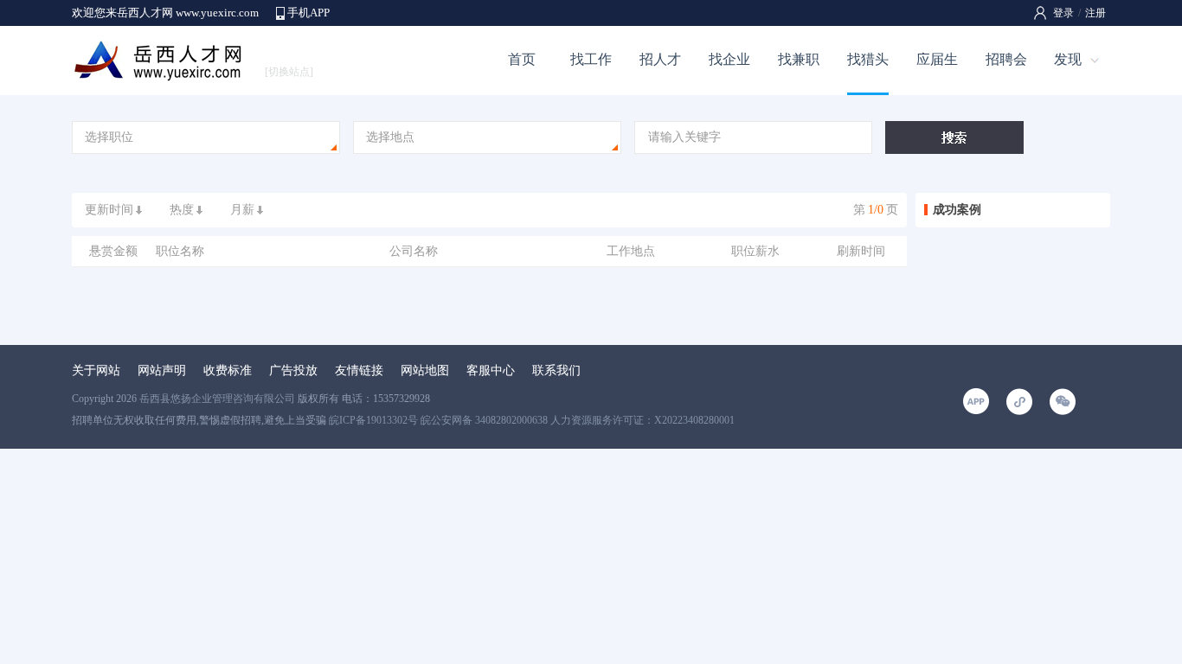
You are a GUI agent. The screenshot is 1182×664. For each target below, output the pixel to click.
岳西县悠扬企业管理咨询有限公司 (217, 399)
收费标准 (227, 370)
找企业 (729, 59)
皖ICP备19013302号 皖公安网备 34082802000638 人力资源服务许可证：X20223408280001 (532, 420)
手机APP (308, 12)
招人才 (660, 59)
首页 (522, 59)
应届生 (937, 59)
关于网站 (96, 370)
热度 (182, 209)
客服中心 (490, 370)
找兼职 (798, 59)
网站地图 (425, 370)
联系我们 (556, 370)
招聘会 (1006, 59)
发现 (1068, 59)
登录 (1063, 13)
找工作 (591, 59)
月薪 (242, 209)
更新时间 (109, 209)
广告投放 (293, 370)
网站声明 (162, 370)
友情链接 (359, 370)
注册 (1095, 13)
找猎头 (868, 59)
